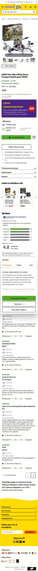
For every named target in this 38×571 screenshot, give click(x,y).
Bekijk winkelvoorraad (16, 147)
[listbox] (19, 60)
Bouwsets (25, 19)
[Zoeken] (34, 12)
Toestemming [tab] (6, 265)
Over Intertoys (6, 511)
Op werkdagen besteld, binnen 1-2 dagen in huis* (20, 2)
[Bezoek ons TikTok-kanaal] (20, 542)
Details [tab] (19, 265)
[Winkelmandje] (35, 7)
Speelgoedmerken (7, 518)
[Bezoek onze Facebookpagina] (17, 542)
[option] (5, 60)
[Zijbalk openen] (2, 7)
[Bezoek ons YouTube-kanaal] (23, 542)
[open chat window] (31, 568)
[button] (34, 137)
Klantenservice (6, 507)
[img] (10, 96)
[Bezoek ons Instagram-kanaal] (14, 542)
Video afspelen (10, 66)
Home (3, 19)
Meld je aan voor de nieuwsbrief (9, 526)
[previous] (2, 197)
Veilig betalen (6, 550)
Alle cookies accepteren (19, 298)
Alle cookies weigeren (19, 310)
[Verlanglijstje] (26, 7)
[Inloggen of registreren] (30, 7)
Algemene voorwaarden (12, 567)
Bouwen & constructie (13, 19)
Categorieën (5, 515)
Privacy (23, 567)
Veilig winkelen (6, 557)
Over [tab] (31, 265)
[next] (36, 197)
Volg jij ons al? (19, 538)
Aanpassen (18, 304)
